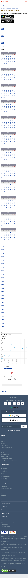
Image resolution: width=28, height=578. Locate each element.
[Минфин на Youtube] (22, 403)
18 (12, 59)
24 (10, 61)
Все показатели (7, 5)
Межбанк (3, 449)
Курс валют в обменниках (6, 488)
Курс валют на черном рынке (7, 490)
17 (10, 59)
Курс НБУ (3, 443)
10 (10, 58)
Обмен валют (4, 486)
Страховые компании (5, 526)
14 (4, 59)
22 (6, 61)
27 (1, 63)
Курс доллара (4, 439)
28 (4, 63)
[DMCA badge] (14, 570)
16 (8, 59)
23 (8, 61)
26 (14, 61)
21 (4, 61)
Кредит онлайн (4, 456)
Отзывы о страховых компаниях (8, 520)
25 (12, 61)
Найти (23, 426)
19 (14, 59)
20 (1, 61)
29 (6, 63)
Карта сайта (5, 391)
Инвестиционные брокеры (6, 447)
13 (1, 59)
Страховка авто (4, 524)
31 (10, 63)
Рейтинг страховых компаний (7, 522)
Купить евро (3, 493)
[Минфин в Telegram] (9, 403)
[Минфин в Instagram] (18, 403)
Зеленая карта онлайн (6, 519)
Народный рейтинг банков (6, 458)
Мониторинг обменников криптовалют (9, 460)
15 (6, 59)
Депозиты (3, 450)
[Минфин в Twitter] (14, 403)
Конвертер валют (5, 454)
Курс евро (3, 441)
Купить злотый (4, 495)
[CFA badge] (20, 532)
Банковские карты (5, 445)
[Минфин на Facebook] (5, 403)
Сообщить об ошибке (14, 430)
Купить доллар (4, 491)
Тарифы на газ (4, 452)
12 (14, 58)
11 (12, 58)
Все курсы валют (8, 368)
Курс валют (3, 438)
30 (8, 63)
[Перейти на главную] (4, 2)
